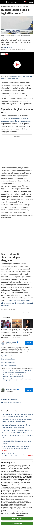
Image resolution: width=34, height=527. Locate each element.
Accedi (31, 2)
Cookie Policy (20, 515)
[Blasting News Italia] (11, 2)
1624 (15, 470)
